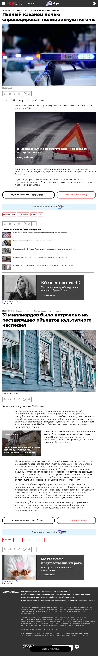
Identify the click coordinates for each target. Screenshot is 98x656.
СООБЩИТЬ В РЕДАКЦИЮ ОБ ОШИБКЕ (81, 600)
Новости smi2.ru (10, 301)
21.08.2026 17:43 (8, 311)
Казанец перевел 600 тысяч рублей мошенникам (32, 241)
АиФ (20, 393)
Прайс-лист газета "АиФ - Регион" (34, 597)
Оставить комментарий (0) (76, 195)
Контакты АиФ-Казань (81, 594)
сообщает (87, 105)
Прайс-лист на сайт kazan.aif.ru (62, 597)
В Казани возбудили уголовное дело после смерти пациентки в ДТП (40, 257)
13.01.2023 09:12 (8, 10)
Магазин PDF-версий (62, 591)
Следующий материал (50, 649)
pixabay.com (7, 88)
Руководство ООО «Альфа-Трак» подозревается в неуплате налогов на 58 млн (44, 249)
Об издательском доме (30, 591)
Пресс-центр (47, 591)
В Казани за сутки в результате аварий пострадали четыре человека (52, 150)
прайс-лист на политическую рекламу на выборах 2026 (43, 600)
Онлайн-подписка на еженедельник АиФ (37, 594)
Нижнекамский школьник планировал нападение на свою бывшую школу (43, 265)
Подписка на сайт (63, 594)
